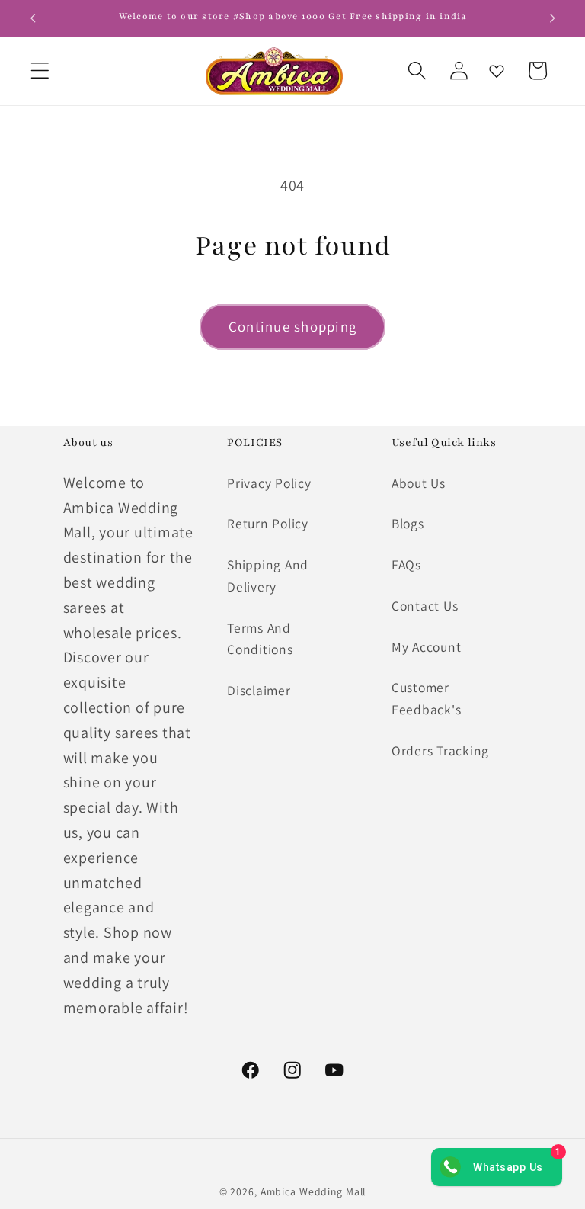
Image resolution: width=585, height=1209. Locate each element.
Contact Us (425, 605)
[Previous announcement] (33, 18)
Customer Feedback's (427, 698)
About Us (419, 483)
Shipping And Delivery (267, 575)
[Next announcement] (552, 18)
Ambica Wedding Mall (313, 1191)
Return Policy (267, 523)
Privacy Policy (269, 483)
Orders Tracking (440, 750)
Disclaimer (259, 690)
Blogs (408, 523)
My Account (427, 647)
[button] (40, 70)
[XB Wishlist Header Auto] (496, 71)
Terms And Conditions (260, 639)
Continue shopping (292, 326)
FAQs (406, 564)
